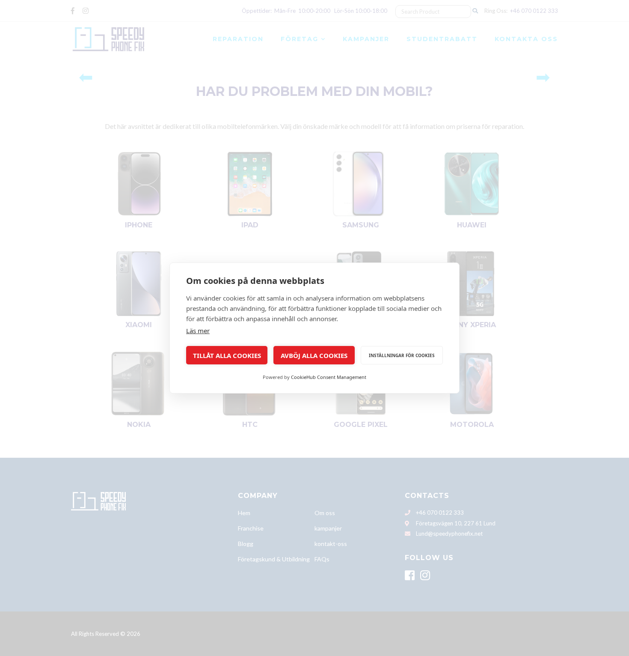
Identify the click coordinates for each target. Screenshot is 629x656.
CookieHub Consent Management (328, 377)
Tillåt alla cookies (227, 355)
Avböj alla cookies (314, 355)
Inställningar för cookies (402, 355)
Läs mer (198, 330)
